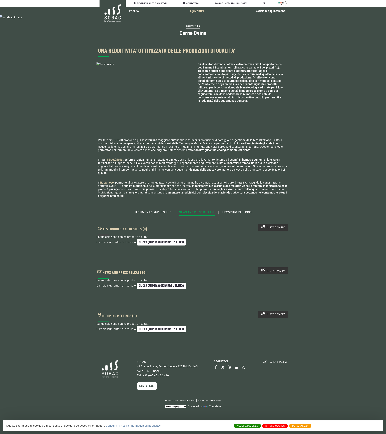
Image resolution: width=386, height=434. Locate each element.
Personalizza (300, 426)
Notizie (271, 11)
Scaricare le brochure (209, 400)
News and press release (197, 212)
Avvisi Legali (171, 400)
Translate (215, 406)
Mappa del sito (187, 400)
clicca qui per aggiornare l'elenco (161, 242)
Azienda (134, 11)
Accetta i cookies (247, 426)
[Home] (110, 369)
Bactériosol (107, 182)
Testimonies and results (153, 212)
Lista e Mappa (276, 227)
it (283, 3)
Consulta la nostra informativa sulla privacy (133, 425)
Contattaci (146, 386)
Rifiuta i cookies (275, 426)
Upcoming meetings (237, 212)
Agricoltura (197, 11)
